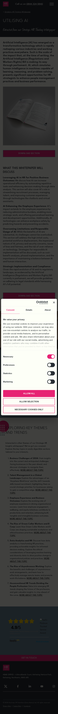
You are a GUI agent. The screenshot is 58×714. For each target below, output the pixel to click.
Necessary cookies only (29, 409)
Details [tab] (29, 310)
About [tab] (48, 310)
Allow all (29, 393)
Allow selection (29, 401)
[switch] (51, 365)
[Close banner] (54, 302)
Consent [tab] (10, 310)
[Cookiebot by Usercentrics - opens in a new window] (36, 302)
